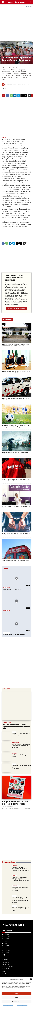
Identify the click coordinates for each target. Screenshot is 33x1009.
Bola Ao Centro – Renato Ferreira (13, 612)
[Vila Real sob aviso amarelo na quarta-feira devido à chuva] (16, 441)
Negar (16, 997)
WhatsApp (7, 950)
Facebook (7, 934)
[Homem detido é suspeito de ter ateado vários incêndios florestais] (16, 522)
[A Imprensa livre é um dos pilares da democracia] (16, 787)
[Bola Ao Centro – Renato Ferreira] (16, 601)
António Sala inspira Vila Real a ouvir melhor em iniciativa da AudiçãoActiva (16, 507)
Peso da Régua (7, 722)
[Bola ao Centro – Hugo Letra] (16, 578)
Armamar (14, 875)
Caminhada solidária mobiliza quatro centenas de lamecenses (21, 767)
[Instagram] (2, 936)
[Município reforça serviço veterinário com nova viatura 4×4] (16, 387)
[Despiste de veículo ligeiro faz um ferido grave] (16, 549)
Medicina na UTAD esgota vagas (20, 755)
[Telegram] (18, 95)
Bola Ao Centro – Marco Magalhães (14, 635)
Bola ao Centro (6, 587)
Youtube (7, 952)
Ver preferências (16, 1001)
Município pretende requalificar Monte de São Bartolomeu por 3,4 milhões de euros (15, 345)
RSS (6, 941)
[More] (27, 243)
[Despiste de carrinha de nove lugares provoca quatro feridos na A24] (16, 468)
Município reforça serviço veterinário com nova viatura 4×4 (16, 399)
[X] (2, 948)
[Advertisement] (16, 22)
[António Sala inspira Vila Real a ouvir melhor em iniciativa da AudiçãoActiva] (16, 495)
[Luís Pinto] (3, 84)
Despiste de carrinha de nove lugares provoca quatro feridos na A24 (15, 480)
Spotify (6, 943)
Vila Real (14, 753)
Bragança (15, 865)
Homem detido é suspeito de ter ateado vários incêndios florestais (16, 534)
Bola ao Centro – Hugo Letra (12, 589)
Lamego (14, 764)
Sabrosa (14, 732)
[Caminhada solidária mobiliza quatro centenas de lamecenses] (6, 767)
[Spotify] (2, 943)
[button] (30, 979)
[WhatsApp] (11, 95)
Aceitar (17, 993)
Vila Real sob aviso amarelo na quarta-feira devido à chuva (15, 453)
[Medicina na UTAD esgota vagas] (6, 757)
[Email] (25, 95)
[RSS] (2, 941)
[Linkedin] (14, 95)
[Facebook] (7, 95)
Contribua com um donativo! (16, 309)
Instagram (7, 936)
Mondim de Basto (16, 885)
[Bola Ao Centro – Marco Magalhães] (16, 623)
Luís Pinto (9, 84)
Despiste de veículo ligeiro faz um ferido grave (15, 561)
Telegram (7, 945)
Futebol (14, 895)
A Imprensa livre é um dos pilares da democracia (15, 802)
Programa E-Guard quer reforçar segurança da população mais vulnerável (16, 372)
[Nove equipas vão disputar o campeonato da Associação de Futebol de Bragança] (16, 414)
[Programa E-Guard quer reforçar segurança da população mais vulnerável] (16, 360)
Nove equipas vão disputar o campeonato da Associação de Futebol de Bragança (15, 426)
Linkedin (7, 938)
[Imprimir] (29, 95)
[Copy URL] (22, 95)
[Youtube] (2, 952)
